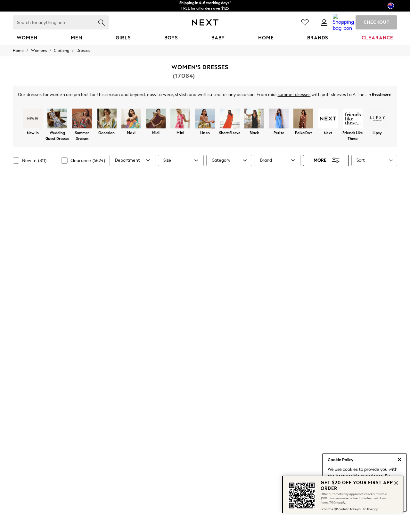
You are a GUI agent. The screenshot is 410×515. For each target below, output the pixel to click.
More (320, 160)
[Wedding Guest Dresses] (57, 119)
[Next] (328, 119)
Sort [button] (361, 160)
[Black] (254, 119)
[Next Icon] (205, 22)
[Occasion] (106, 119)
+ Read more (379, 93)
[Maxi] (131, 119)
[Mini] (180, 119)
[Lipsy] (377, 119)
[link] (324, 22)
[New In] (32, 119)
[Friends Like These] (352, 119)
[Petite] (278, 119)
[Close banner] (395, 482)
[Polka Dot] (303, 119)
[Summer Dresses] (82, 119)
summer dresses (294, 94)
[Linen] (205, 119)
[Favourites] (305, 22)
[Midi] (156, 119)
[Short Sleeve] (229, 119)
